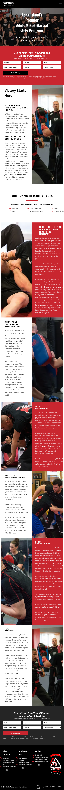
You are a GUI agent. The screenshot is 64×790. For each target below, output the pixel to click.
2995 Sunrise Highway (8, 760)
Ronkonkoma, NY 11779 (24, 762)
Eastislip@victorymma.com (9, 766)
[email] (7, 770)
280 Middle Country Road (41, 757)
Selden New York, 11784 (41, 759)
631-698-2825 (38, 755)
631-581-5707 (6, 758)
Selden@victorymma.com (41, 761)
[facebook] (4, 770)
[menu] (60, 4)
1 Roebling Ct (22, 760)
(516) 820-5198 (23, 758)
